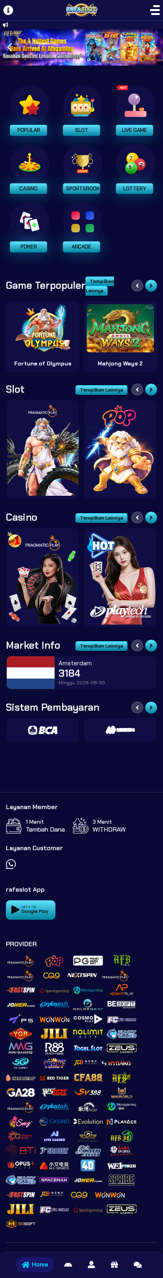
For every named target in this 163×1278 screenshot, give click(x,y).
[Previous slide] (137, 286)
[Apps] (68, 1264)
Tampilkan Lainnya (99, 286)
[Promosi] (114, 1264)
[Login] (91, 1264)
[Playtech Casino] (120, 577)
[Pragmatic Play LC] (43, 577)
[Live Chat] (138, 1264)
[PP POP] (120, 449)
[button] (153, 47)
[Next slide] (151, 286)
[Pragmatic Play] (43, 449)
